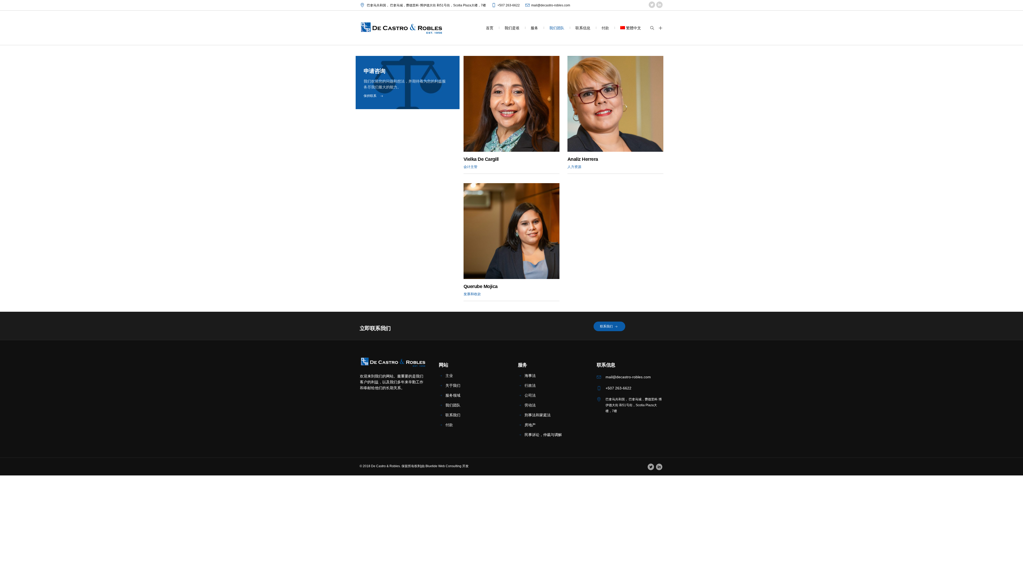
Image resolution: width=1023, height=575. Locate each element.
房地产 (530, 425)
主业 (449, 375)
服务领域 (452, 395)
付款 (449, 425)
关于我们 (452, 385)
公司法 (530, 395)
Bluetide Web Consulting (443, 466)
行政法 (530, 385)
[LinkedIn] (659, 5)
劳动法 (530, 405)
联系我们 (452, 415)
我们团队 (452, 405)
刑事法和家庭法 (538, 415)
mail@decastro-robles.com (550, 5)
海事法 (530, 375)
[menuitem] (630, 27)
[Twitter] (652, 5)
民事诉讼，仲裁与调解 (543, 435)
